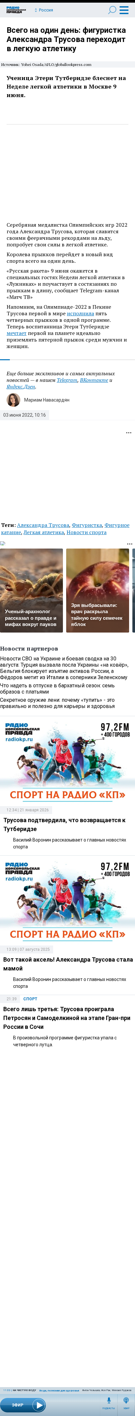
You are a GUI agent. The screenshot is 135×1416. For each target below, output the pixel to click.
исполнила (80, 313)
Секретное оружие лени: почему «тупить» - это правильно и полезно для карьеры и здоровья (57, 703)
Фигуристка (87, 525)
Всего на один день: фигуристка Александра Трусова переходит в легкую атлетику (66, 39)
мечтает (17, 333)
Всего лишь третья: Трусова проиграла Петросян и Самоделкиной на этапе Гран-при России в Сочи (66, 1018)
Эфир (126, 1408)
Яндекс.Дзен (21, 386)
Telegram (67, 380)
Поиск (112, 10)
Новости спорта (86, 532)
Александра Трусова (43, 525)
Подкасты (109, 1408)
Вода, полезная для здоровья (59, 1390)
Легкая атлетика (44, 532)
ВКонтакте (94, 380)
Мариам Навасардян (46, 400)
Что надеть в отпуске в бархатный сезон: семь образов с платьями (57, 688)
